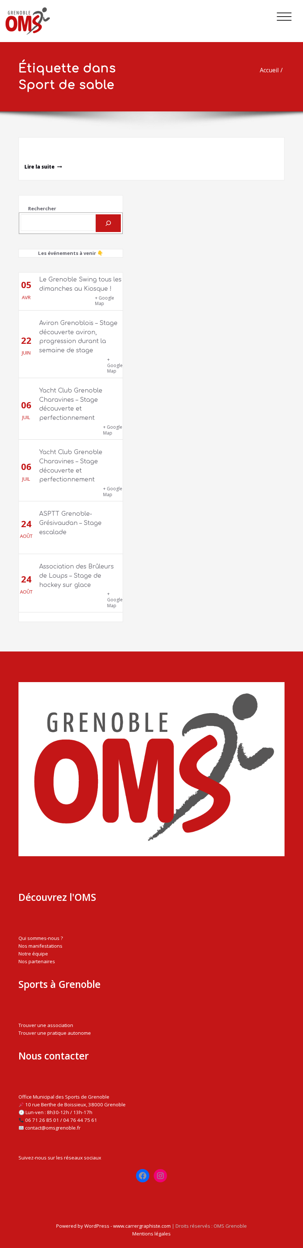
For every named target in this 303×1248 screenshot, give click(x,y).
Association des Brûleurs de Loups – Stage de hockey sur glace (76, 575)
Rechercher (42, 208)
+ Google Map (104, 301)
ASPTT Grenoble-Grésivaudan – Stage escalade (70, 523)
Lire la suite (39, 166)
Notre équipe (33, 953)
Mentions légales (151, 1233)
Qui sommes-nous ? (40, 938)
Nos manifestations (40, 946)
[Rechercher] (108, 223)
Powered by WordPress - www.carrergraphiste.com (113, 1226)
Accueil (269, 70)
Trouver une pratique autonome (54, 1033)
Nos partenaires (36, 961)
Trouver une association (45, 1025)
